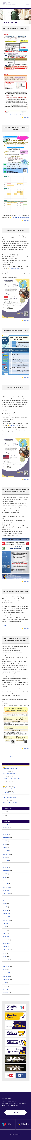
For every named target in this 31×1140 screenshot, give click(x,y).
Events (4, 811)
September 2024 (6, 854)
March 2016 (5, 989)
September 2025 (6, 837)
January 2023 (6, 883)
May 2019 (5, 956)
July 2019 (5, 953)
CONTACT (15, 1112)
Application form (6, 671)
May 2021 (5, 930)
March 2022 (5, 907)
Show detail (26, 117)
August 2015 (5, 996)
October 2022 (6, 890)
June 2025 (5, 841)
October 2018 (6, 963)
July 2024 (5, 857)
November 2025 (6, 831)
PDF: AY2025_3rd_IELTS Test (16, 114)
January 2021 (6, 936)
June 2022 (5, 900)
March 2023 (5, 880)
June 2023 (5, 874)
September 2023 (6, 870)
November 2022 (6, 887)
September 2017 (6, 979)
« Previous (11, 756)
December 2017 (6, 973)
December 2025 (6, 827)
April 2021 (5, 933)
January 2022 (6, 910)
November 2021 (6, 916)
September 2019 (6, 949)
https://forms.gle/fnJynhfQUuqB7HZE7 (20, 217)
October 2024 (6, 850)
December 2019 (6, 946)
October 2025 (6, 834)
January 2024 (6, 860)
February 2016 (6, 992)
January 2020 (6, 943)
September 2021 (6, 920)
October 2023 (6, 867)
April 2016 (5, 986)
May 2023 (5, 877)
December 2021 (6, 913)
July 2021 (5, 926)
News (4, 815)
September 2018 (6, 966)
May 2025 (5, 844)
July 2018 (5, 969)
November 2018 (6, 959)
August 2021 (5, 923)
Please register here (14, 268)
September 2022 (6, 893)
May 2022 (5, 903)
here (18, 526)
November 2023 (6, 864)
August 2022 (5, 897)
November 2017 (6, 976)
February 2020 (6, 940)
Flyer (5, 625)
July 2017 (5, 982)
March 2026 (5, 824)
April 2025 (5, 847)
